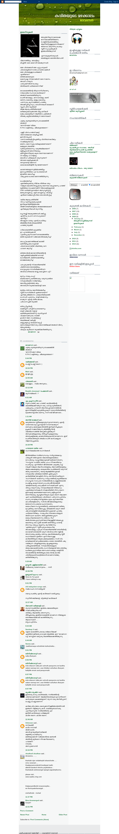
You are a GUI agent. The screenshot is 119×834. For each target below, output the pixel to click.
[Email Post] (38, 332)
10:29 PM (29, 445)
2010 (74, 238)
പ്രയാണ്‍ (29, 381)
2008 (74, 214)
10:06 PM (29, 571)
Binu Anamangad (32, 800)
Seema (28, 644)
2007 (74, 211)
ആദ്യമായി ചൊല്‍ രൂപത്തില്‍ (81, 150)
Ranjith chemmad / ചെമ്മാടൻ (36, 391)
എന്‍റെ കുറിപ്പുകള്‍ (76, 111)
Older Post (63, 815)
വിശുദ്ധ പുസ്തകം (75, 29)
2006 (74, 209)
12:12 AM (29, 388)
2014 (74, 244)
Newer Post (24, 815)
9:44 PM (28, 358)
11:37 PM (29, 797)
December (78, 235)
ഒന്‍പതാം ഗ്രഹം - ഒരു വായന (81, 168)
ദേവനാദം (73, 55)
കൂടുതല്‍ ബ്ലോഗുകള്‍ (78, 178)
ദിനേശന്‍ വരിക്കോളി (33, 606)
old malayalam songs (34, 587)
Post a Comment (26, 811)
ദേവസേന (29, 345)
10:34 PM (29, 750)
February (78, 227)
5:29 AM (28, 561)
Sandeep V (29, 629)
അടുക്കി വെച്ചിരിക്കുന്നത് (83, 221)
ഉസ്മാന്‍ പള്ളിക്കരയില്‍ (34, 565)
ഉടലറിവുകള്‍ (79, 223)
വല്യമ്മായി (29, 362)
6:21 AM (28, 397)
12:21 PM (29, 807)
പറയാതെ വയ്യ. (32, 448)
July (76, 232)
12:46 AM (29, 719)
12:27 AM (29, 602)
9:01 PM (28, 583)
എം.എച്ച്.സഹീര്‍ (31, 401)
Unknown (29, 723)
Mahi (27, 372)
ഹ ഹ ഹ (72, 89)
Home (44, 815)
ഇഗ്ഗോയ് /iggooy (31, 575)
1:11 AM (28, 416)
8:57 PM (28, 674)
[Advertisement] (46, 828)
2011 (74, 241)
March (76, 230)
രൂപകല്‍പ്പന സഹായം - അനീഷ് (81, 147)
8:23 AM (28, 626)
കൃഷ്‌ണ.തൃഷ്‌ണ (31, 692)
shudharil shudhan (33, 753)
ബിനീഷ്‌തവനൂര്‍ (31, 654)
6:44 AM (28, 640)
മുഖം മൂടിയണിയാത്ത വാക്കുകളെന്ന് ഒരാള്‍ (83, 153)
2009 (74, 216)
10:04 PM (29, 368)
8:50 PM (28, 660)
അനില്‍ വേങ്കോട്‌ (31, 420)
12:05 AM (29, 378)
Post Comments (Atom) (39, 819)
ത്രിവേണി (73, 145)
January (77, 219)
